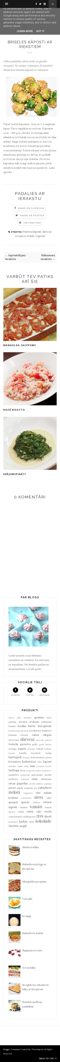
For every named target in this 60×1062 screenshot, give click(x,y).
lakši (26, 766)
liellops (13, 770)
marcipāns (37, 774)
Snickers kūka (30, 847)
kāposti (47, 761)
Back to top (46, 1058)
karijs (49, 753)
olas (35, 779)
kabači (39, 748)
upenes (11, 811)
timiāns (24, 807)
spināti (25, 802)
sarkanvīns (26, 798)
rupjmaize (28, 793)
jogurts (22, 748)
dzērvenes (13, 739)
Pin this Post (32, 222)
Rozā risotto (14, 409)
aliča (19, 717)
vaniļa (21, 811)
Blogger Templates (11, 1049)
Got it (40, 31)
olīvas (11, 783)
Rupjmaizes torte (32, 950)
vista (29, 811)
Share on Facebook (31, 208)
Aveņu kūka (29, 967)
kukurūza (29, 761)
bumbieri (47, 730)
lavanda (40, 766)
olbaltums (46, 779)
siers (38, 797)
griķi (34, 744)
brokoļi (27, 731)
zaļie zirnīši (44, 811)
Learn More (25, 31)
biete (32, 726)
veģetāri (40, 236)
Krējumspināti (14, 474)
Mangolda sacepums (19, 345)
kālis (40, 762)
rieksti (30, 236)
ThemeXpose (37, 1049)
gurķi (41, 744)
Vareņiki (27, 898)
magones (30, 770)
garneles (25, 744)
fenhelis (13, 744)
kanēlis (23, 753)
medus (48, 774)
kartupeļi (15, 757)
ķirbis (23, 821)
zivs (39, 816)
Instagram (44, 695)
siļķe (49, 797)
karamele (36, 753)
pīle (35, 788)
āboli (48, 816)
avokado (34, 721)
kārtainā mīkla (15, 766)
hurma (48, 744)
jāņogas (31, 749)
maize (39, 770)
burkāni (12, 734)
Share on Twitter (32, 215)
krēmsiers (14, 761)
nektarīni (25, 779)
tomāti (36, 806)
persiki (32, 783)
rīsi (38, 793)
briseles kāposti (32, 231)
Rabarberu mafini (32, 933)
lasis (32, 766)
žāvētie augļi (17, 826)
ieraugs (12, 748)
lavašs (49, 766)
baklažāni (47, 721)
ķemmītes (13, 822)
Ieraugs (26, 916)
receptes (20, 236)
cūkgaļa (47, 734)
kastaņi (26, 757)
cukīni (35, 734)
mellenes (13, 779)
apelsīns (39, 717)
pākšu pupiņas (25, 787)
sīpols (12, 807)
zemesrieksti (15, 816)
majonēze (47, 770)
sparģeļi (13, 802)
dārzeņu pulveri (44, 740)
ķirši (31, 821)
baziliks (22, 726)
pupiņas (48, 783)
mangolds (25, 775)
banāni (12, 726)
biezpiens (45, 726)
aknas (11, 717)
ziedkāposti (29, 816)
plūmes (39, 783)
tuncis (48, 807)
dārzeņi (46, 231)
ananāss (27, 717)
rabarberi (45, 788)
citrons (24, 734)
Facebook (15, 695)
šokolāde (43, 821)
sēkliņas (36, 802)
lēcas (23, 770)
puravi (12, 787)
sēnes (47, 802)
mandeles (13, 774)
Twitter (30, 695)
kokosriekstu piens (41, 757)
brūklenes (36, 730)
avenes (23, 721)
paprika (22, 783)
